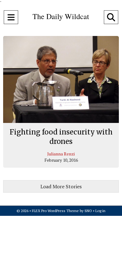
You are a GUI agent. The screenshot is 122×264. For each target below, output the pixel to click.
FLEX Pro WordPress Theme (55, 210)
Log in (100, 210)
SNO (88, 210)
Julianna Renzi (61, 154)
